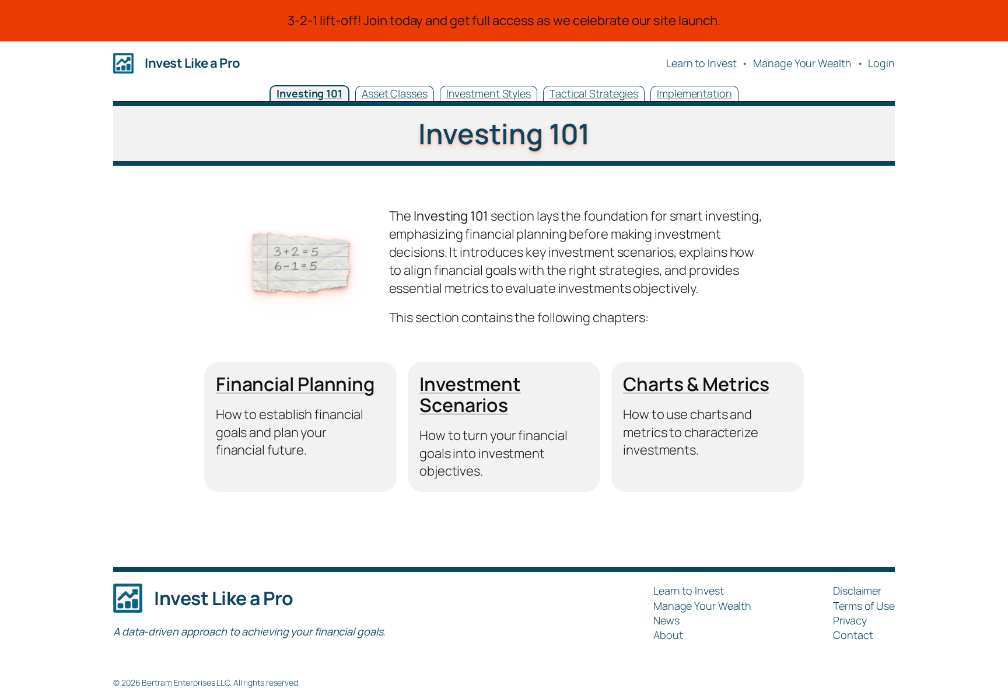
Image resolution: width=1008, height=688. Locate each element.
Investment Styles (488, 93)
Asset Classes (395, 93)
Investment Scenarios (470, 394)
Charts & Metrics (696, 384)
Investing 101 (309, 93)
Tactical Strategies (594, 93)
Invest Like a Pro (192, 63)
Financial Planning (295, 384)
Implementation (694, 93)
